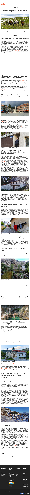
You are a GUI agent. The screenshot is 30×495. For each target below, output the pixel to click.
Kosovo (17, 473)
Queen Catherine (23, 126)
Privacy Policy (3, 473)
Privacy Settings (27, 493)
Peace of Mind (3, 472)
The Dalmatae (22, 80)
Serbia (16, 475)
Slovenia (17, 476)
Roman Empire (7, 81)
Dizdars (14, 363)
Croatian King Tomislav (4, 89)
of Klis (5, 161)
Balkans (3, 453)
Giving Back (2, 475)
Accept (22, 493)
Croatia (17, 472)
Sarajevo (19, 50)
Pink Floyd (15, 445)
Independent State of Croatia (5, 368)
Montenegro (17, 474)
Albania (17, 470)
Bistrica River (8, 253)
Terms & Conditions (3, 474)
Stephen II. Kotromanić (4, 121)
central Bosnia (15, 50)
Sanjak (2, 161)
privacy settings (8, 491)
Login (2, 470)
